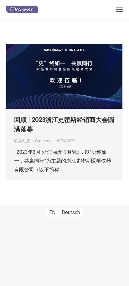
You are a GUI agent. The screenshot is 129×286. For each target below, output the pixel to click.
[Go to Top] (119, 276)
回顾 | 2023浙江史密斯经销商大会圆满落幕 (64, 124)
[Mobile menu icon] (119, 9)
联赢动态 (22, 140)
